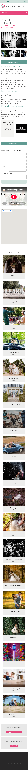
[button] (14, 53)
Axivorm (16, 766)
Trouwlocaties (4, 12)
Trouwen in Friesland (13, 732)
